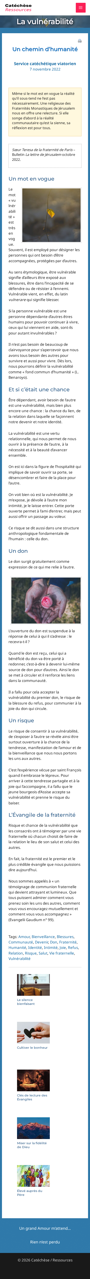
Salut (43, 953)
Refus (73, 947)
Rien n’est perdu (45, 1241)
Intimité (51, 947)
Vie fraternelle (61, 953)
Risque (31, 953)
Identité (35, 947)
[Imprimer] (79, 40)
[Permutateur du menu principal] (81, 8)
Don (53, 942)
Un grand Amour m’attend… (45, 1228)
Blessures (65, 936)
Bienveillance (43, 936)
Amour (24, 936)
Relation (16, 953)
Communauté (21, 942)
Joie (63, 947)
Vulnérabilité (20, 958)
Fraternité (68, 942)
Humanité (17, 947)
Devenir (41, 942)
